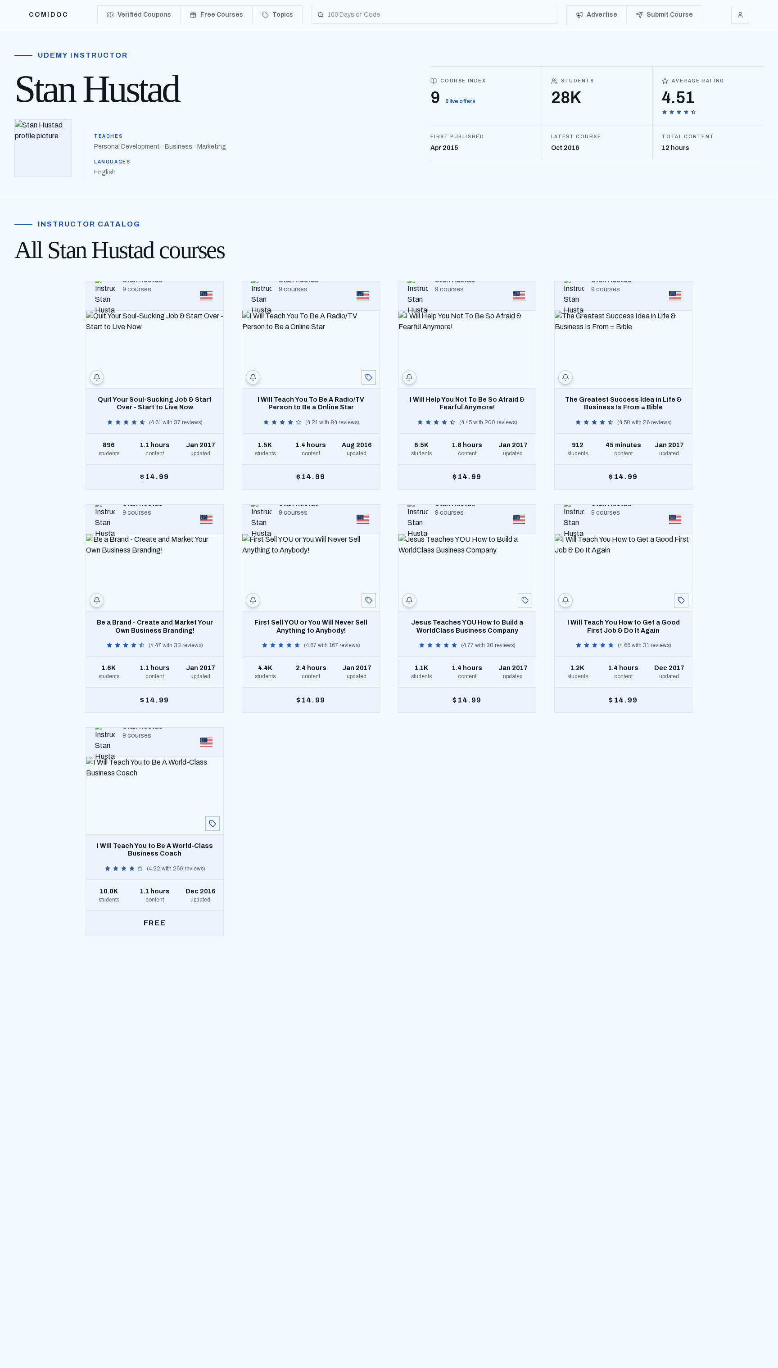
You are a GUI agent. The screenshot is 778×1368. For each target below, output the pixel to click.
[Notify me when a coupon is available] (97, 377)
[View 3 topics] (681, 600)
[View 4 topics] (369, 377)
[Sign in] (740, 15)
